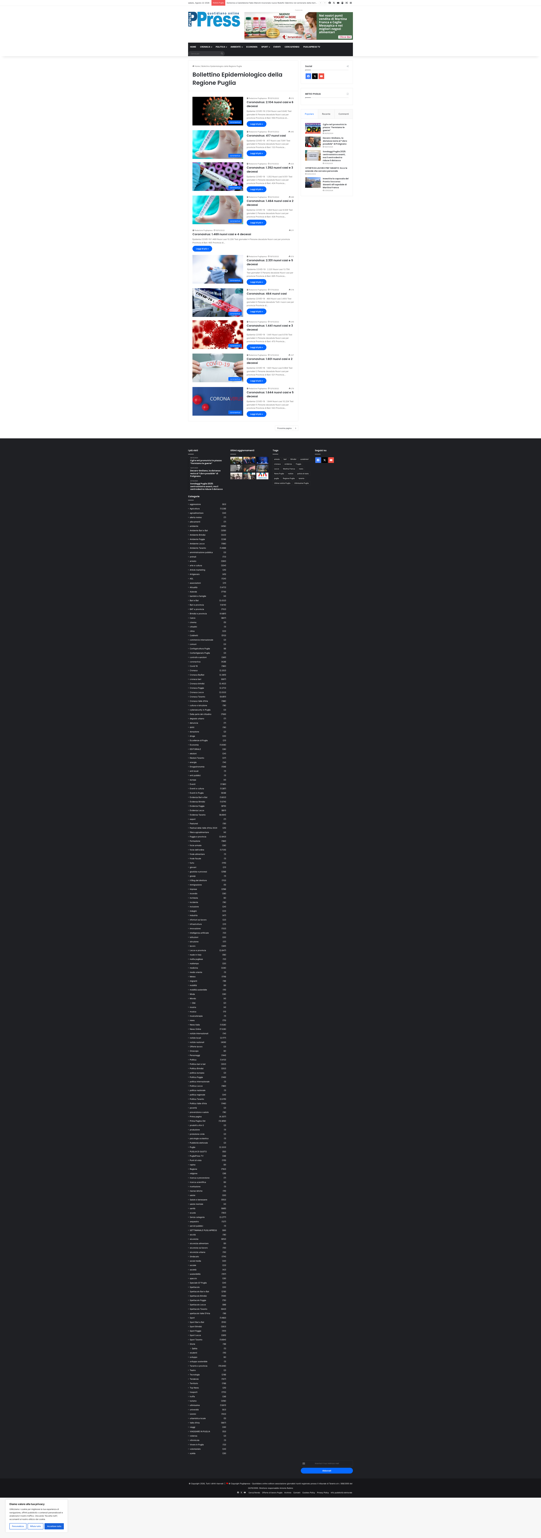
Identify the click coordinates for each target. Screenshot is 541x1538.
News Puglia (279, 474)
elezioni (193, 753)
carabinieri (304, 459)
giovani (193, 867)
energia (193, 762)
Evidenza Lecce (197, 810)
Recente (326, 114)
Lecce (276, 469)
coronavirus (195, 662)
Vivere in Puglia (197, 1444)
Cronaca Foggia (197, 688)
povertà (193, 1108)
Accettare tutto (54, 1526)
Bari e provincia (197, 605)
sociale (193, 1265)
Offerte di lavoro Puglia (272, 1492)
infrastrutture (196, 924)
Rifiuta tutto (35, 1526)
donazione (194, 732)
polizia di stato (303, 474)
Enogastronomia (197, 767)
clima (192, 631)
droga (192, 736)
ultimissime (195, 1405)
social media (195, 1261)
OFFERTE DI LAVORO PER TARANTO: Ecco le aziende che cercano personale (326, 169)
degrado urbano (197, 718)
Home (193, 47)
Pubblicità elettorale (199, 1143)
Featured (194, 823)
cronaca (277, 464)
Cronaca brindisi (197, 683)
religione (193, 1173)
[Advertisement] (84, 1517)
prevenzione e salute (199, 1112)
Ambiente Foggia (197, 539)
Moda (192, 994)
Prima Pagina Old (197, 1121)
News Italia (195, 1025)
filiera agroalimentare (199, 832)
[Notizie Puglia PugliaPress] (214, 19)
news (192, 1020)
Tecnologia (195, 1374)
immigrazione (196, 885)
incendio (193, 893)
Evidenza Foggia (197, 806)
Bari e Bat (194, 600)
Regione (193, 1169)
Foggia (298, 464)
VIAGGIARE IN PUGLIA (200, 1431)
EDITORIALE (195, 749)
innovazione (195, 928)
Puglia (192, 1147)
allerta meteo (196, 517)
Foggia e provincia (198, 837)
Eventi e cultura (197, 788)
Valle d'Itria (195, 1423)
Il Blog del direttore (198, 880)
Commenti (344, 114)
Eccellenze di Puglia (199, 740)
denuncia (194, 723)
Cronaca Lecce (197, 692)
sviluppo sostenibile (198, 1361)
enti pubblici (195, 775)
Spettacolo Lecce (198, 1305)
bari (285, 459)
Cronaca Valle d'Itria (199, 701)
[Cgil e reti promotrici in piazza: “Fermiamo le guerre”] (313, 128)
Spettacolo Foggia (198, 1300)
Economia (251, 47)
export (193, 819)
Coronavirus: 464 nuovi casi (267, 294)
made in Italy (195, 955)
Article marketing (197, 570)
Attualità (193, 587)
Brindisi (293, 459)
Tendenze (194, 1379)
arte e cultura (196, 565)
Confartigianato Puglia (200, 653)
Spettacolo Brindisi (198, 1296)
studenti (193, 1353)
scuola (193, 1213)
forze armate (195, 845)
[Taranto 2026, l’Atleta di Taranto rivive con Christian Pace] (262, 460)
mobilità (193, 985)
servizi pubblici (196, 1226)
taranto (301, 478)
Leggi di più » (256, 124)
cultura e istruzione (198, 705)
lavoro (192, 946)
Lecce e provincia (198, 950)
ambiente (194, 526)
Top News (194, 1388)
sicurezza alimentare (199, 1243)
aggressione (195, 504)
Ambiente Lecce (197, 543)
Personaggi (195, 1055)
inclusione (194, 907)
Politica (220, 47)
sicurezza (194, 1239)
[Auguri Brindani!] (236, 476)
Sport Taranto (196, 1340)
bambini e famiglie (198, 596)
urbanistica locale (198, 1418)
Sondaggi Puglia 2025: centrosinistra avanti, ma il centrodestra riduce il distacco (334, 156)
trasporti (193, 1392)
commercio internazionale (201, 640)
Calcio (192, 618)
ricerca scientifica (198, 1182)
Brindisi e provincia (198, 613)
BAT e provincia (197, 609)
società (193, 1270)
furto (192, 863)
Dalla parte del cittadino (200, 714)
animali (193, 557)
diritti (192, 727)
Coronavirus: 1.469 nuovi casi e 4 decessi (221, 234)
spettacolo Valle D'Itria (200, 1313)
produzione (195, 1130)
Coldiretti (194, 635)
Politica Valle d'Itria (198, 1103)
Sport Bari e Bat (197, 1322)
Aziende (193, 592)
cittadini (193, 627)
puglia (276, 478)
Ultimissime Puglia (301, 483)
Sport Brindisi (196, 1326)
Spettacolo (195, 1287)
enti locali (194, 771)
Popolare (309, 114)
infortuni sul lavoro (198, 920)
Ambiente (235, 47)
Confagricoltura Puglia (200, 648)
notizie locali (195, 1038)
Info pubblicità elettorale (341, 1492)
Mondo (193, 998)
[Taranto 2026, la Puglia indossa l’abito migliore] (262, 476)
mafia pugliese (196, 959)
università (194, 1409)
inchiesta (194, 898)
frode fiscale (195, 858)
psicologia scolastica (199, 1138)
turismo (193, 1401)
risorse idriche (196, 1191)
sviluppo (193, 1357)
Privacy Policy (323, 1492)
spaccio (193, 1278)
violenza (193, 1436)
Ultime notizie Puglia (282, 483)
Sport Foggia (195, 1331)
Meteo (193, 976)
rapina (192, 1165)
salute (192, 1195)
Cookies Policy (308, 1492)
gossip (193, 876)
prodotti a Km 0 (197, 1125)
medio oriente (196, 972)
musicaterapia (196, 1016)
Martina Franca (289, 469)
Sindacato (194, 1256)
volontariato (195, 1449)
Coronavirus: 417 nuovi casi (266, 136)
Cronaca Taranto (197, 697)
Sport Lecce (195, 1335)
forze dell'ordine (197, 850)
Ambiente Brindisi (197, 535)
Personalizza (18, 1526)
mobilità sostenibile (198, 990)
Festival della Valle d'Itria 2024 (203, 828)
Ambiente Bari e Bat (199, 530)
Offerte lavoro (196, 1046)
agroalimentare (196, 513)
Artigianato (195, 574)
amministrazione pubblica (201, 552)
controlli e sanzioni (198, 657)
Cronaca (205, 47)
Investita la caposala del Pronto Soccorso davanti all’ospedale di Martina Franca (336, 183)
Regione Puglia (289, 478)
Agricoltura (195, 508)
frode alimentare (197, 854)
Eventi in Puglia (197, 793)
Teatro (193, 1370)
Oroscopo (194, 1051)
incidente (194, 902)
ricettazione (195, 1186)
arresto (193, 561)
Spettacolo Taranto (198, 1309)
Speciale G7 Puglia (198, 1283)
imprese (193, 889)
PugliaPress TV (311, 47)
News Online (195, 1029)
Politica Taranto (197, 1099)
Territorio (194, 1383)
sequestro (194, 1221)
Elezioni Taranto (197, 758)
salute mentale (196, 1204)
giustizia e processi (198, 872)
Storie (192, 1344)
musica (193, 1011)
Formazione (195, 841)
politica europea (197, 1073)
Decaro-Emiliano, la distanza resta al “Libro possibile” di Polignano (335, 141)
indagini (193, 911)
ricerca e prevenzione (199, 1178)
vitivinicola (194, 1440)
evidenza (288, 464)
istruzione (194, 941)
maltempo (194, 963)
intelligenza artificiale (199, 933)
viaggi (192, 1427)
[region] (37, 1515)
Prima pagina (196, 1116)
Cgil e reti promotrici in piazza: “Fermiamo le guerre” (335, 127)
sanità (192, 1208)
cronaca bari (195, 679)
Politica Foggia (196, 1077)
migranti (193, 981)
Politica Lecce (196, 1086)
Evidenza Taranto (198, 815)
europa (193, 780)
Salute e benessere (198, 1200)
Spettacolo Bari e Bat (199, 1291)
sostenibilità (195, 1274)
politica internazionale (199, 1081)
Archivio (287, 1492)
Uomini (193, 1414)
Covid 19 (194, 666)
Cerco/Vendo (292, 47)
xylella (192, 1453)
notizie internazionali (199, 1033)
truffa (192, 1396)
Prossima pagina (284, 428)
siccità (193, 1235)
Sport (264, 47)
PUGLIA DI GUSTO (198, 1151)
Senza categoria (197, 1217)
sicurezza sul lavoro (199, 1248)
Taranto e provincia (198, 1366)
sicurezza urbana (197, 1252)
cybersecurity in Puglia (200, 710)
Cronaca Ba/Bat (197, 675)
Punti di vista (195, 1160)
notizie (290, 474)
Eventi (277, 47)
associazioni (195, 583)
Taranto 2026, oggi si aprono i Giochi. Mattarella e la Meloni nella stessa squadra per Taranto (267, 3)
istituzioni (194, 937)
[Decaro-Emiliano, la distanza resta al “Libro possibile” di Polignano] (313, 142)
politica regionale (197, 1095)
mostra (193, 1007)
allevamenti (195, 522)
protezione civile (197, 1134)
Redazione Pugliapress (258, 98)
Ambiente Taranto (198, 548)
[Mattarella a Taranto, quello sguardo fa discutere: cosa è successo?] (249, 460)
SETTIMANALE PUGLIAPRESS (203, 1230)
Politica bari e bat (198, 1064)
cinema (193, 622)
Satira (194, 1348)
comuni (193, 644)
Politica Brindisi (196, 1068)
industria (194, 915)
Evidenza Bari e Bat (198, 797)
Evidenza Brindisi (197, 802)
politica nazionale (197, 1090)
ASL (191, 578)
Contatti (296, 1492)
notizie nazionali (197, 1042)
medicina (194, 968)
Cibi (193, 1003)
